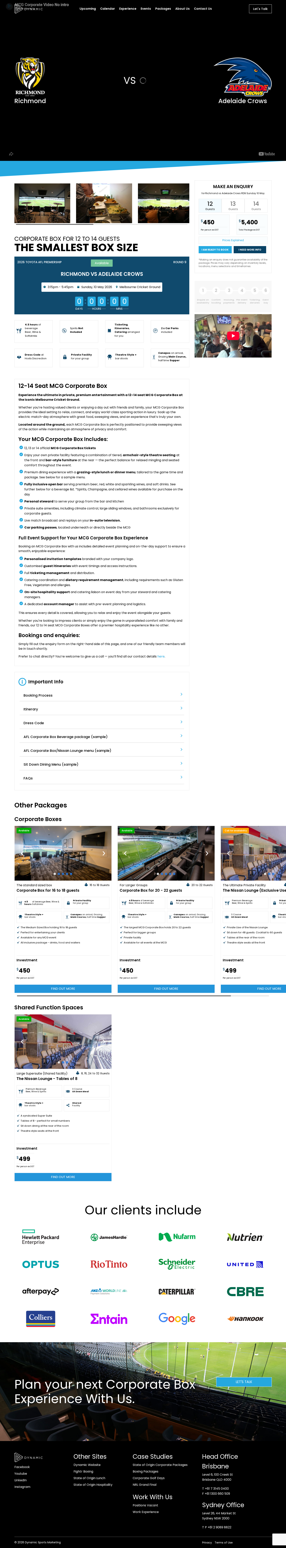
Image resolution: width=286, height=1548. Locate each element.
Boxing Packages (145, 1471)
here (161, 656)
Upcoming (88, 9)
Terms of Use (224, 1542)
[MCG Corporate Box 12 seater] (42, 223)
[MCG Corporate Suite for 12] (166, 223)
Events (146, 9)
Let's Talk (260, 9)
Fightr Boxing (83, 1471)
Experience (127, 9)
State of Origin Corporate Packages (160, 1465)
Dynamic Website (87, 1465)
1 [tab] (55, 874)
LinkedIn (20, 1480)
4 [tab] (67, 874)
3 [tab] (63, 874)
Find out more (63, 988)
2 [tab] (59, 874)
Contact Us (203, 9)
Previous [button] (22, 853)
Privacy (207, 1542)
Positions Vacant (145, 1505)
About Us (182, 9)
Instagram (22, 1487)
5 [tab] (71, 874)
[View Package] (63, 853)
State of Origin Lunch (89, 1478)
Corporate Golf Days (149, 1478)
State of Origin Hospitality (93, 1484)
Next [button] (104, 853)
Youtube (20, 1473)
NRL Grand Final (144, 1484)
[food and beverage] (104, 223)
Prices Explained (233, 240)
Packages (163, 9)
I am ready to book (215, 249)
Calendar (107, 9)
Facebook (22, 1467)
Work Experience (146, 1512)
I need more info (250, 249)
